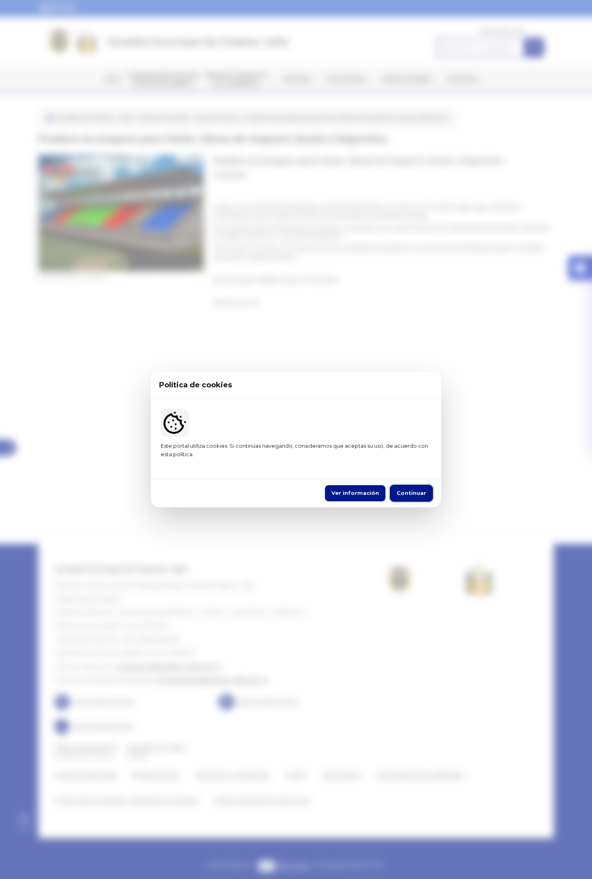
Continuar (411, 493)
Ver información (355, 493)
